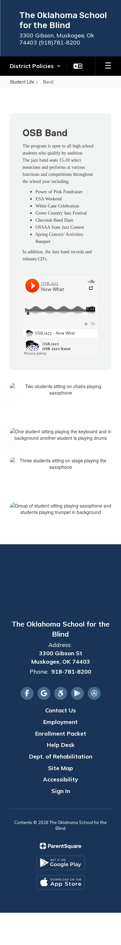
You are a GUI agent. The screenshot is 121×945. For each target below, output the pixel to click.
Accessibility (60, 779)
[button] (35, 66)
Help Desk (61, 745)
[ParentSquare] (60, 846)
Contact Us (60, 710)
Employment (60, 722)
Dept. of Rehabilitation (60, 756)
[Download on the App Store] (60, 882)
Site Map (60, 768)
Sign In (60, 791)
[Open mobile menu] (108, 66)
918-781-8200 (71, 671)
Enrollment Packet (60, 733)
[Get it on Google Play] (60, 863)
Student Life (22, 81)
